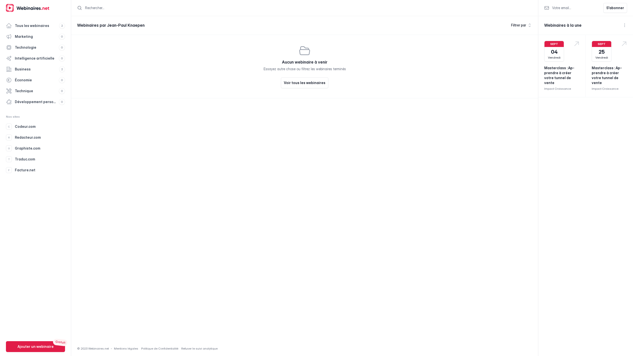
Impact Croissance (557, 88)
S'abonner (615, 8)
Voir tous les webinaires (304, 83)
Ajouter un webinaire (36, 346)
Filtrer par (518, 25)
